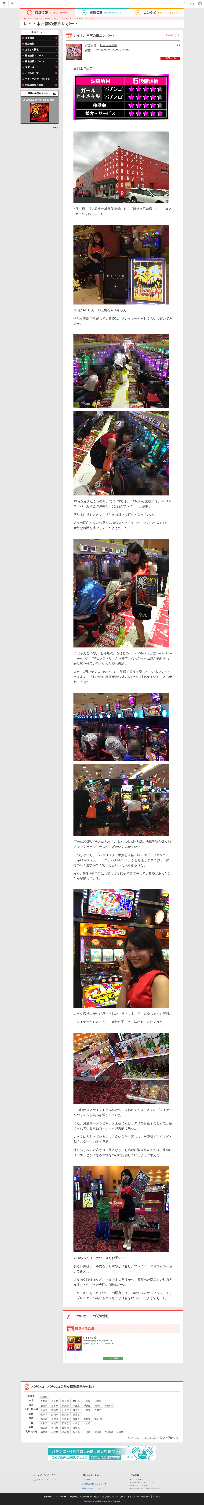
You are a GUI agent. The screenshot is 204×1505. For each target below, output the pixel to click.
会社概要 (48, 1496)
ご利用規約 (86, 1479)
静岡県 (54, 1414)
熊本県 (76, 1432)
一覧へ (56, 127)
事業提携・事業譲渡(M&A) (139, 1496)
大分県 (87, 1432)
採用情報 (156, 1496)
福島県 (98, 1401)
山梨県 (87, 1410)
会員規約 (74, 1496)
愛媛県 (65, 1428)
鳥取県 (43, 1423)
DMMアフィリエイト (138, 1485)
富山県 (54, 1410)
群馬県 (65, 1405)
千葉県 (87, 1405)
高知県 (76, 1428)
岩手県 (54, 1401)
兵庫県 (76, 1419)
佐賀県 (54, 1432)
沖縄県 (119, 1432)
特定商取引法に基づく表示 (113, 1496)
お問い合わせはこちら (91, 1488)
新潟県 (43, 1410)
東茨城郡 (65, 18)
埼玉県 (76, 1405)
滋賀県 (43, 1419)
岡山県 (65, 1423)
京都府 (54, 1419)
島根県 (54, 1423)
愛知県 (65, 1414)
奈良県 (87, 1419)
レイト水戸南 (77, 18)
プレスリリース (61, 1496)
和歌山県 (98, 1419)
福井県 (76, 1410)
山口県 (87, 1423)
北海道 (43, 1396)
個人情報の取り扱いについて (93, 1484)
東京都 (98, 1405)
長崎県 (65, 1432)
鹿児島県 (108, 1432)
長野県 (98, 1410)
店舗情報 (46, 18)
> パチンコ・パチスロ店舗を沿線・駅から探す (153, 1437)
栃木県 (54, 1405)
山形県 (87, 1401)
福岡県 (43, 1432)
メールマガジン (136, 1479)
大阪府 (65, 1419)
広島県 (76, 1423)
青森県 (43, 1401)
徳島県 (43, 1428)
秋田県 (76, 1401)
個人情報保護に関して (90, 1496)
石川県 (65, 1410)
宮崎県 (98, 1432)
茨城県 (55, 18)
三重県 (76, 1414)
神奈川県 (108, 1405)
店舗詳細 (169, 35)
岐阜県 (43, 1414)
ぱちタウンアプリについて (44, 1479)
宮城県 (65, 1401)
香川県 (54, 1428)
